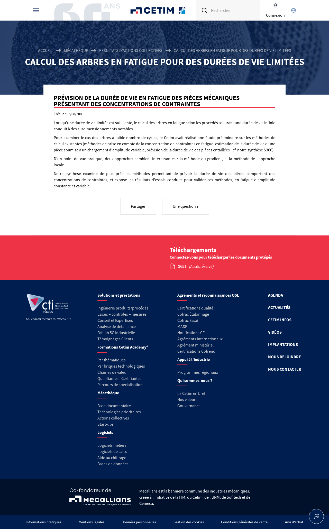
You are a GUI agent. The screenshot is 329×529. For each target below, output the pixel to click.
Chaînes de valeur (112, 372)
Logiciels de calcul (113, 451)
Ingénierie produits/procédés (122, 308)
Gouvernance (188, 405)
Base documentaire (114, 405)
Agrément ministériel (195, 345)
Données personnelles (139, 522)
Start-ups (105, 424)
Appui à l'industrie (193, 359)
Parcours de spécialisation (120, 384)
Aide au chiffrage (111, 457)
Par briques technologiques (121, 366)
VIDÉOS (275, 332)
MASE (182, 326)
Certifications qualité (195, 308)
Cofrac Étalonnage (193, 314)
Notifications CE (191, 332)
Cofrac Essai (187, 320)
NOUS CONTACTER (284, 369)
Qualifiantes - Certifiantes (119, 378)
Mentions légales (91, 522)
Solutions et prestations (118, 295)
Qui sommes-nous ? (194, 380)
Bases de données (113, 463)
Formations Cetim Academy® (122, 347)
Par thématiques (111, 359)
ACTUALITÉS (279, 307)
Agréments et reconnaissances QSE (208, 295)
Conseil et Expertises (115, 320)
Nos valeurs (187, 399)
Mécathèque (76, 50)
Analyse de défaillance (116, 326)
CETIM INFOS (279, 319)
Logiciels (105, 432)
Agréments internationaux (200, 338)
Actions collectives (113, 418)
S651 (182, 266)
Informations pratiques (43, 522)
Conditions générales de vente (244, 522)
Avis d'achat (294, 522)
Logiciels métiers (111, 445)
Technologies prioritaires (119, 411)
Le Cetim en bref (191, 393)
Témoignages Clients (115, 338)
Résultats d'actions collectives (130, 50)
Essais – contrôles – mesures (122, 314)
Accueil (45, 50)
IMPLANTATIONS (283, 344)
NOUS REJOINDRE (284, 356)
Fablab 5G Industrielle (116, 332)
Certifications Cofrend (196, 351)
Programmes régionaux (197, 372)
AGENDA (275, 295)
